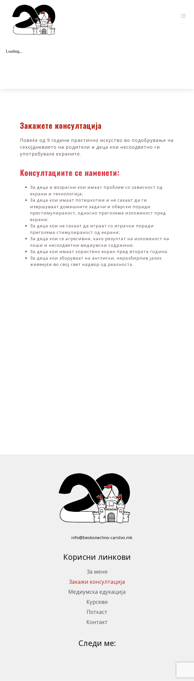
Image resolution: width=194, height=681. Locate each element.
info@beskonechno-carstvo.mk (101, 537)
